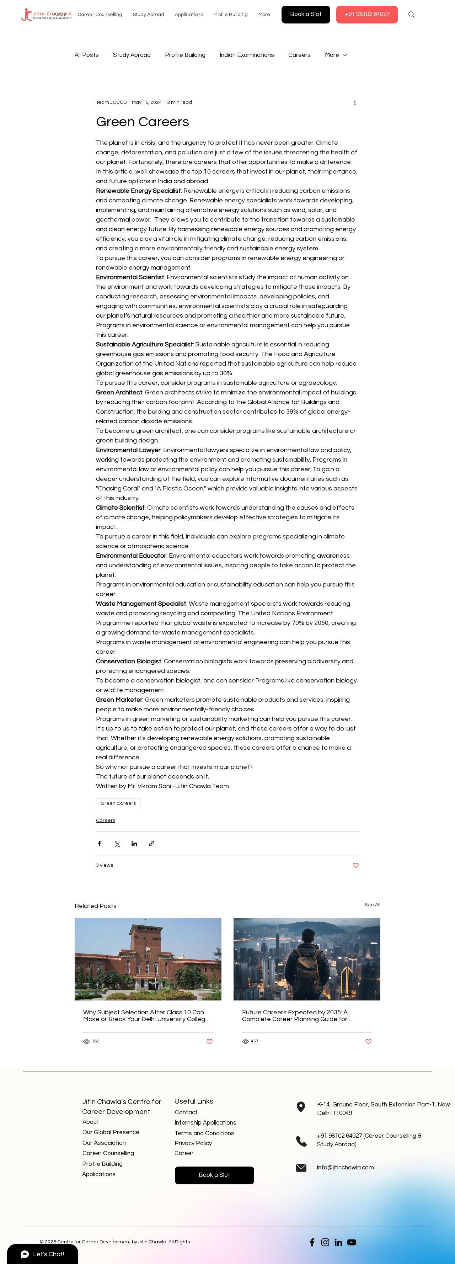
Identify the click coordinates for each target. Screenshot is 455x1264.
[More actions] (354, 102)
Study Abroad (132, 55)
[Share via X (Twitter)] (116, 843)
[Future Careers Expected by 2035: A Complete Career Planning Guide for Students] (307, 959)
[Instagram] (325, 1242)
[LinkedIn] (338, 1242)
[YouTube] (351, 1242)
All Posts (87, 55)
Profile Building (185, 55)
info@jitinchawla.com (345, 1167)
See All (372, 904)
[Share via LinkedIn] (134, 843)
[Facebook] (312, 1242)
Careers (299, 55)
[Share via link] (151, 843)
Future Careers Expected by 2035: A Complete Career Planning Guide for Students (295, 1016)
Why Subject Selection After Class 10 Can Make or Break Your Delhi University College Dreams (146, 1016)
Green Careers (118, 803)
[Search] (411, 14)
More (332, 55)
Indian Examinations (247, 55)
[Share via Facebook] (99, 843)
